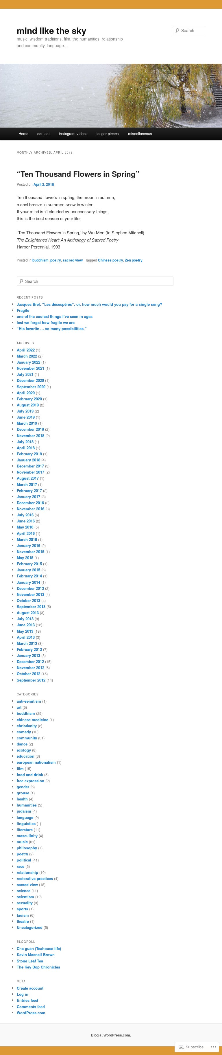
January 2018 (28, 460)
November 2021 (30, 368)
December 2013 (30, 588)
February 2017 (29, 490)
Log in (22, 994)
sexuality (25, 902)
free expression (30, 780)
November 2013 (30, 594)
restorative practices (35, 878)
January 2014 (28, 582)
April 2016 (26, 533)
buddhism (40, 260)
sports (22, 909)
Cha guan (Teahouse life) (39, 948)
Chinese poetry (110, 260)
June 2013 (26, 624)
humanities (27, 805)
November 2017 (30, 472)
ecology (24, 750)
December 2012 (30, 661)
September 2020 (31, 386)
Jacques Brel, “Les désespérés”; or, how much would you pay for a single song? (89, 304)
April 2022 (26, 350)
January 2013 (28, 655)
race (20, 866)
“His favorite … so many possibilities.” (52, 328)
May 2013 (25, 631)
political (24, 860)
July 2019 (25, 411)
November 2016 (30, 508)
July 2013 (25, 618)
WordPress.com (31, 1012)
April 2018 (26, 447)
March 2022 (27, 356)
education (25, 756)
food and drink (30, 774)
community (27, 738)
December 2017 (30, 466)
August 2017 (28, 478)
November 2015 (30, 551)
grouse (23, 793)
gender (23, 786)
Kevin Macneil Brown (36, 954)
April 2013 (26, 637)
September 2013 (31, 606)
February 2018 (29, 453)
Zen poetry (134, 260)
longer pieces (108, 133)
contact (43, 133)
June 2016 (26, 521)
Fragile (23, 310)
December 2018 (30, 429)
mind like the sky (51, 30)
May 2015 (25, 557)
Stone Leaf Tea (30, 961)
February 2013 (29, 649)
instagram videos (73, 133)
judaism (24, 811)
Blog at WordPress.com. (111, 1035)
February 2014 (29, 576)
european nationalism (36, 762)
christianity (27, 725)
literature (25, 829)
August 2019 (28, 405)
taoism (23, 915)
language (25, 817)
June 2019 (26, 417)
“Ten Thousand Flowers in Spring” (78, 173)
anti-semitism (29, 701)
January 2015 (28, 569)
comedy (24, 731)
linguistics (26, 823)
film (20, 768)
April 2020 (26, 392)
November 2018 (30, 435)
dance (22, 744)
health (22, 799)
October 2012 (28, 673)
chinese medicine (32, 719)
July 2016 (25, 515)
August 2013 (28, 612)
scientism (25, 896)
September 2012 (31, 680)
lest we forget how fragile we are (46, 322)
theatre (23, 921)
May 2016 (25, 527)
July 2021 (25, 374)
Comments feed (31, 1006)
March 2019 (27, 423)
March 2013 (27, 643)
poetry (55, 260)
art (19, 707)
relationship (27, 872)
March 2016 (27, 539)
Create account (30, 988)
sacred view (73, 260)
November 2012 (30, 667)
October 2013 (28, 600)
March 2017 (27, 484)
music (22, 841)
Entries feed (27, 1000)
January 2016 (28, 545)
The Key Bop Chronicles (38, 967)
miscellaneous (140, 133)
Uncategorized (29, 927)
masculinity (27, 835)
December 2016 (30, 502)
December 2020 (30, 380)
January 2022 (28, 362)
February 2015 (29, 563)
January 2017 (28, 496)
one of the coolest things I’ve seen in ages (54, 316)
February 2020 (29, 399)
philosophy (27, 847)
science (23, 890)
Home (23, 133)
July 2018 (25, 441)
